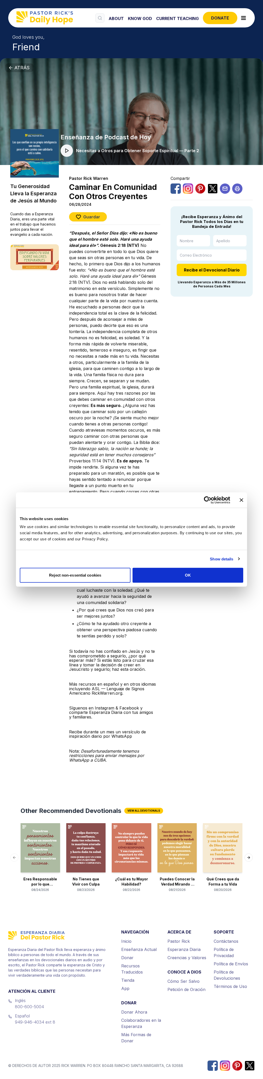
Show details (221, 559)
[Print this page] (237, 188)
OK (188, 575)
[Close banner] (241, 500)
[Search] (100, 18)
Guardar (91, 216)
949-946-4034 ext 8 (35, 1022)
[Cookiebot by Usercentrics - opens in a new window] (207, 500)
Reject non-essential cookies (75, 575)
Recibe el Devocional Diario (212, 270)
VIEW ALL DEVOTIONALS (143, 810)
